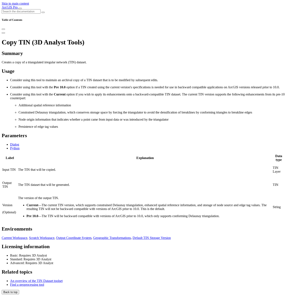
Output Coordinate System (73, 238)
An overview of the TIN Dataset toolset (36, 281)
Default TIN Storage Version (152, 238)
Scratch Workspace (41, 238)
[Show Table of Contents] (3, 33)
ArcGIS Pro (10, 7)
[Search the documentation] (43, 12)
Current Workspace (14, 238)
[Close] (3, 29)
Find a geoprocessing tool (27, 284)
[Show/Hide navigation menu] (20, 8)
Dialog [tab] (14, 144)
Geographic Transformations (112, 238)
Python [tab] (15, 148)
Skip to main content (15, 3)
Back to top (10, 292)
